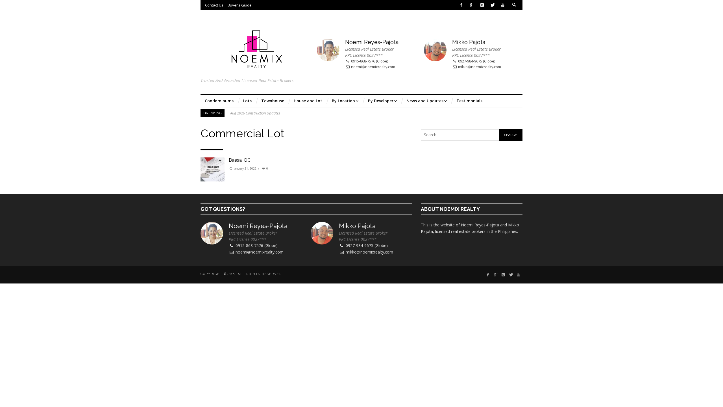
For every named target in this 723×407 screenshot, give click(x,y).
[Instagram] (482, 5)
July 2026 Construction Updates (255, 114)
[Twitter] (492, 5)
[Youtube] (503, 5)
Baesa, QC (240, 160)
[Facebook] (461, 5)
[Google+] (472, 5)
